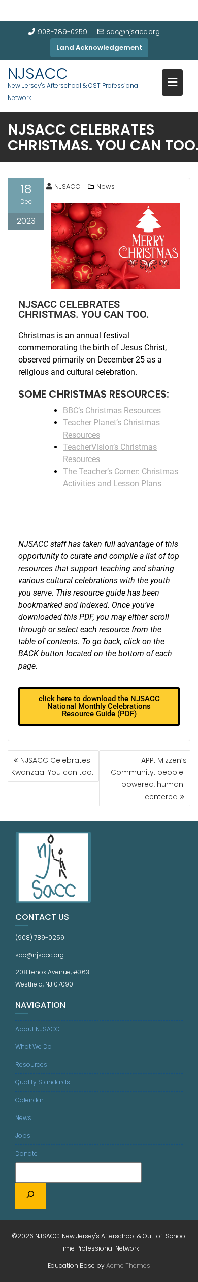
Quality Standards (42, 1082)
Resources (31, 1064)
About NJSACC (37, 1029)
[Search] (30, 1196)
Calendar (29, 1100)
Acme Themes (128, 1265)
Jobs (22, 1135)
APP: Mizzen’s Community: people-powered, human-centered (149, 778)
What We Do (33, 1046)
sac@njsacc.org (133, 32)
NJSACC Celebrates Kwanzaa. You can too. (52, 766)
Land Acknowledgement (99, 47)
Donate (26, 1153)
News (105, 186)
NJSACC (38, 73)
